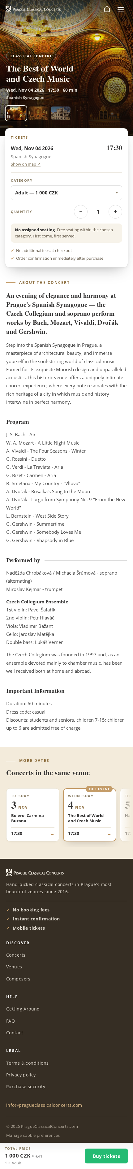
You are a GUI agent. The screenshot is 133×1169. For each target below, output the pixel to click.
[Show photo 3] (61, 113)
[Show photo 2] (38, 113)
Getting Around (23, 1009)
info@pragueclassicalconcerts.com (44, 1105)
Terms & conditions (27, 1063)
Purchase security (25, 1086)
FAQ (10, 1021)
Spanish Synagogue (25, 97)
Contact (14, 1033)
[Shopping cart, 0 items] (107, 9)
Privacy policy (21, 1075)
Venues (14, 967)
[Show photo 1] (16, 113)
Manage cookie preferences (33, 1135)
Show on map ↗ (26, 164)
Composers (18, 979)
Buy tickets (106, 1156)
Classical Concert (31, 56)
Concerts (15, 955)
